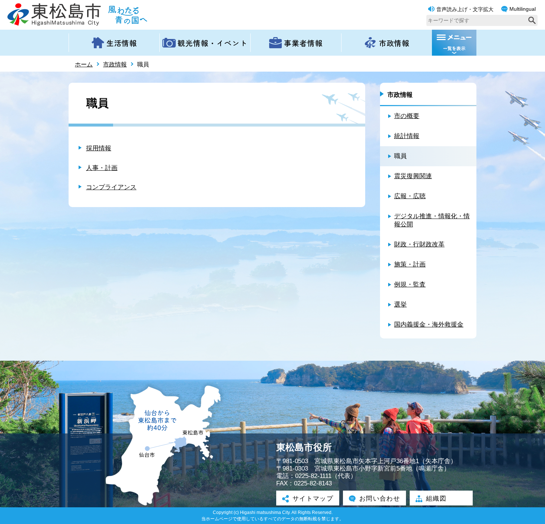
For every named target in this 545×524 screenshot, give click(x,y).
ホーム (84, 64)
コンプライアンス (111, 187)
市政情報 (115, 64)
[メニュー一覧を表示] (454, 43)
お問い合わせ (379, 498)
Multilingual (522, 9)
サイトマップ (313, 498)
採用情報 (98, 148)
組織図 (436, 498)
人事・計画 (102, 167)
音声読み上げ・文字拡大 (464, 9)
